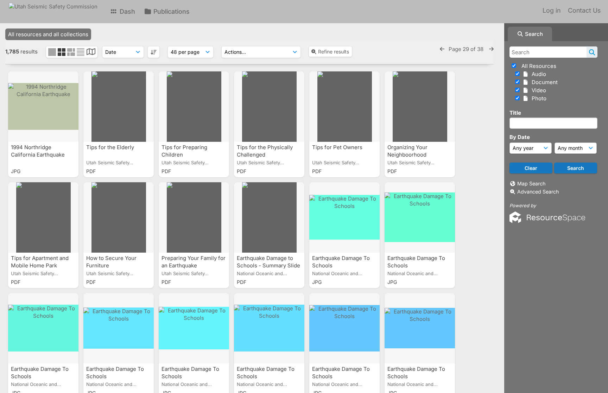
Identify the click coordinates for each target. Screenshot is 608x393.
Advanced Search (538, 192)
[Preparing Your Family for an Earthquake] (194, 217)
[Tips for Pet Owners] (344, 106)
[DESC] (153, 52)
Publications (171, 11)
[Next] (491, 49)
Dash (126, 11)
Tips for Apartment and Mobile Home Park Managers (40, 265)
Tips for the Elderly (110, 147)
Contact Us (584, 10)
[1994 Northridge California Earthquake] (43, 106)
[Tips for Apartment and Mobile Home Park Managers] (43, 217)
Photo (537, 98)
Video (537, 90)
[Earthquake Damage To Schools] (344, 217)
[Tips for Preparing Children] (194, 106)
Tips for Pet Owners (338, 147)
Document (543, 82)
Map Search (531, 183)
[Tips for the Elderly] (118, 106)
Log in (551, 10)
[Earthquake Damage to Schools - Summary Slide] (269, 217)
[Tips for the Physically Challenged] (269, 106)
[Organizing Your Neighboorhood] (420, 106)
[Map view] (91, 52)
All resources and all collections (48, 34)
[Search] (592, 52)
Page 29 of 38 (467, 49)
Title (515, 112)
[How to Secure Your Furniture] (118, 217)
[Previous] (442, 49)
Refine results (333, 52)
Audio (537, 74)
